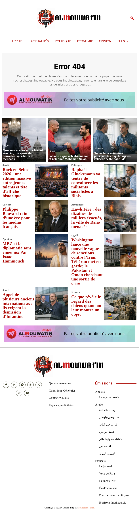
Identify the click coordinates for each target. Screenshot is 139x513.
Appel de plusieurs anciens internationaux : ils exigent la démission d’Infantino (18, 305)
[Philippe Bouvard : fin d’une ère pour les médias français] (51, 216)
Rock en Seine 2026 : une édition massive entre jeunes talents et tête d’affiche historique (17, 182)
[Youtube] (27, 393)
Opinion (7, 239)
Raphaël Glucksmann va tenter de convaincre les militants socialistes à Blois (85, 182)
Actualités (77, 204)
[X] (38, 385)
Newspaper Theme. (86, 507)
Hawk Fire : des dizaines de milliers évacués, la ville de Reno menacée (86, 218)
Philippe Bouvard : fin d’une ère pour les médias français (16, 218)
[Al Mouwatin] (70, 18)
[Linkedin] (14, 385)
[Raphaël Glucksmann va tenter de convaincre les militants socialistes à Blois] (120, 180)
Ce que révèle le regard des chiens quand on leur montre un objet (86, 305)
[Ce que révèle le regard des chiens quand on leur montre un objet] (120, 303)
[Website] (19, 393)
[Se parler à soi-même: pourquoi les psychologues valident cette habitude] (115, 140)
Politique (76, 165)
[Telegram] (22, 385)
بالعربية (7, 145)
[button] (132, 18)
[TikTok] (30, 385)
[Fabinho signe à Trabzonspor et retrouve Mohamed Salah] (70, 140)
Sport (52, 151)
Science (99, 148)
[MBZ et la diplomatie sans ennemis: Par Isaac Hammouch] (51, 250)
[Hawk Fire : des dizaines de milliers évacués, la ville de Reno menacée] (120, 216)
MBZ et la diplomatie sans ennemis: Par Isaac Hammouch (17, 252)
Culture (7, 204)
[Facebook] (6, 385)
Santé (6, 165)
